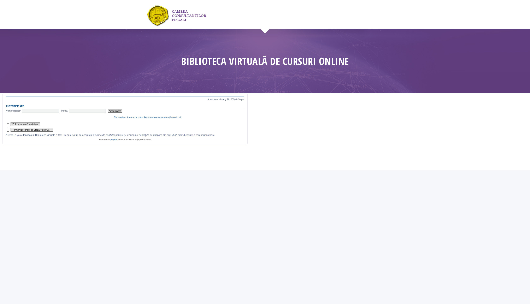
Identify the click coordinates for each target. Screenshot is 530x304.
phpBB (114, 139)
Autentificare (15, 106)
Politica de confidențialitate (25, 124)
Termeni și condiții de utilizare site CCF (31, 130)
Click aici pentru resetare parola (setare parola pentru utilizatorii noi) (148, 117)
